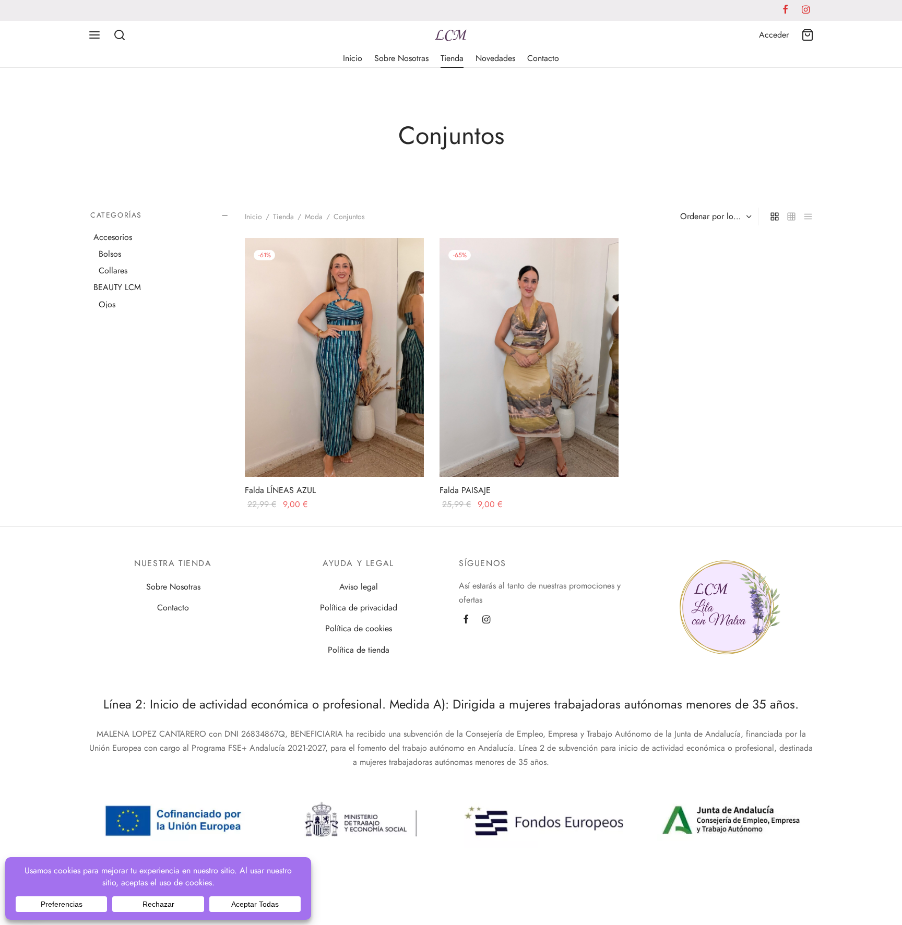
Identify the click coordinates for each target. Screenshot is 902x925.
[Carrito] (807, 35)
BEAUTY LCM (117, 288)
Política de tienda (358, 650)
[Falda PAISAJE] (529, 357)
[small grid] (791, 216)
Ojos (107, 304)
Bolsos (110, 254)
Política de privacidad (358, 608)
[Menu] (94, 35)
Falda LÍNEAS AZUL (280, 490)
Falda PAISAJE (465, 490)
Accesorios (112, 237)
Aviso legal (358, 587)
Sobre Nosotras (401, 58)
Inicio (352, 58)
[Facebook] (466, 620)
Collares (113, 271)
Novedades (495, 58)
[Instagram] (486, 620)
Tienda (452, 58)
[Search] (119, 35)
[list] (808, 216)
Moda (314, 216)
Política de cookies (358, 628)
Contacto (543, 58)
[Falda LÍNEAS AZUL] (334, 357)
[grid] (774, 216)
